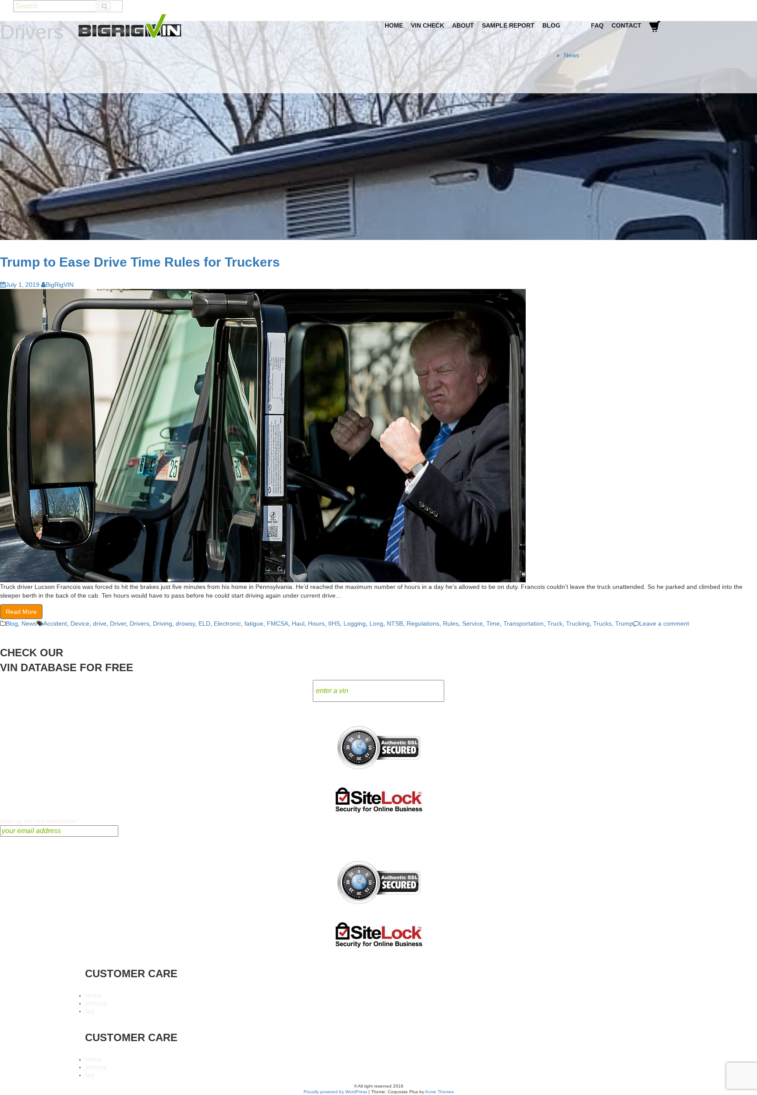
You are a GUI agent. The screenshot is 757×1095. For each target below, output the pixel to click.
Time (493, 623)
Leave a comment (664, 623)
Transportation (523, 623)
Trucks (602, 623)
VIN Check (427, 25)
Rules (451, 623)
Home (394, 25)
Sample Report (508, 25)
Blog (551, 25)
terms (93, 995)
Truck (554, 623)
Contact (626, 25)
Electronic (227, 623)
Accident (55, 623)
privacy (96, 1003)
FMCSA (277, 623)
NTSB (395, 623)
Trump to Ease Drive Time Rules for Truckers (140, 262)
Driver (118, 623)
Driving (162, 623)
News (571, 55)
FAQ (597, 25)
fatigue (253, 623)
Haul (298, 623)
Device (80, 623)
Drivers (139, 623)
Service (472, 623)
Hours (316, 623)
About (463, 25)
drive (99, 623)
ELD (204, 623)
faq (90, 1010)
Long (376, 623)
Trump (624, 623)
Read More (21, 611)
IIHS (334, 623)
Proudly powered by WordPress (335, 1091)
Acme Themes (439, 1091)
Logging (354, 623)
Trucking (578, 623)
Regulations (423, 623)
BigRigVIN (60, 284)
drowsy (185, 623)
